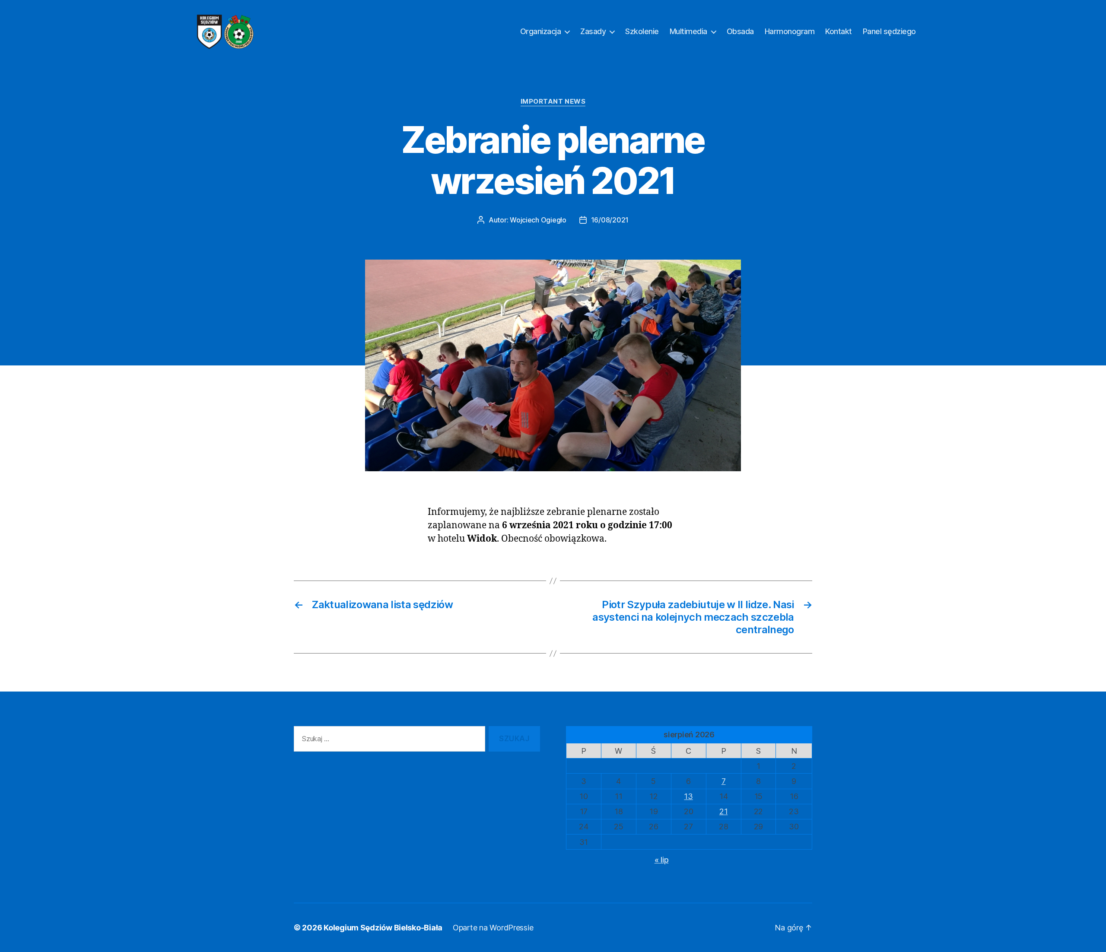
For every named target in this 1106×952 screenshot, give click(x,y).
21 (723, 811)
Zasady (593, 31)
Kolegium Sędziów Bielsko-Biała (383, 927)
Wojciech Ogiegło (538, 220)
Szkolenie (642, 31)
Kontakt (838, 31)
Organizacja (540, 31)
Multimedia (688, 31)
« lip (662, 859)
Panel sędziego (889, 31)
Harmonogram (790, 31)
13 (688, 796)
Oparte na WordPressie (493, 927)
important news (553, 101)
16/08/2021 (610, 220)
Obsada (740, 31)
